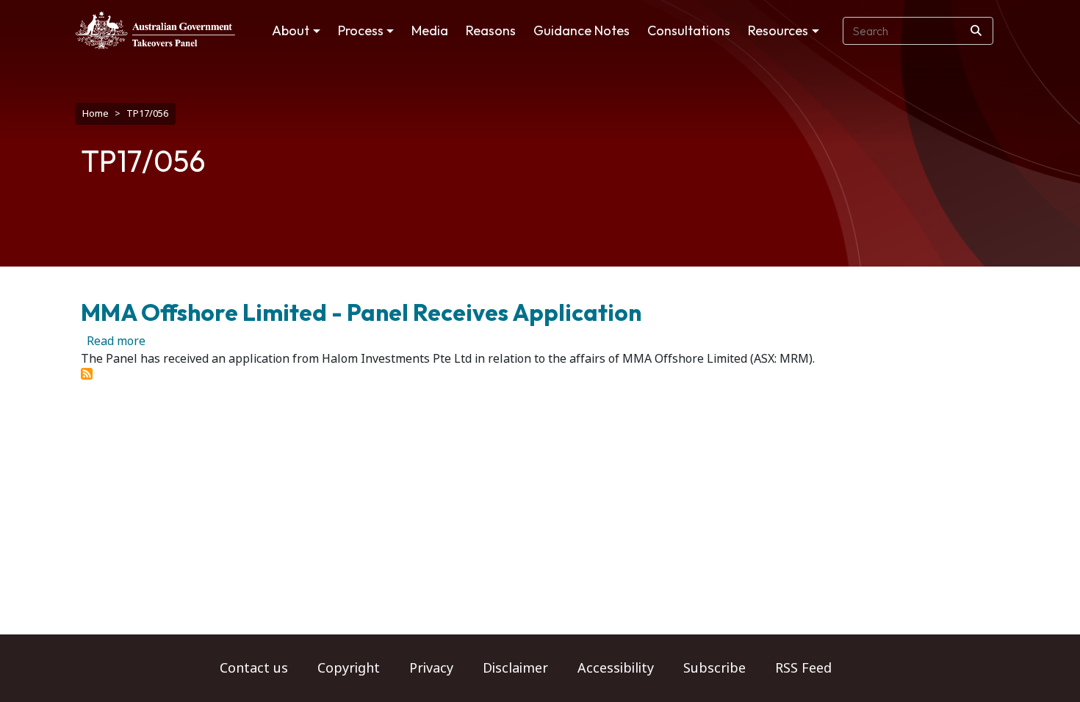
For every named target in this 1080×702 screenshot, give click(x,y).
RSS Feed (803, 668)
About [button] (290, 30)
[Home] (155, 30)
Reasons (491, 30)
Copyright (348, 668)
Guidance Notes (581, 30)
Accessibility (615, 668)
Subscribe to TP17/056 (87, 374)
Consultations (688, 30)
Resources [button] (778, 30)
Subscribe (714, 668)
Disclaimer (515, 668)
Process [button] (361, 30)
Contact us (254, 668)
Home (95, 113)
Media (429, 30)
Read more (116, 341)
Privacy (431, 668)
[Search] (976, 30)
